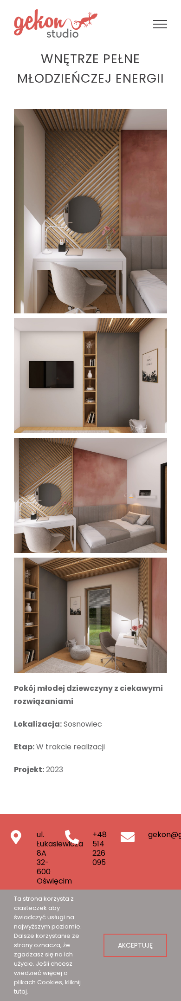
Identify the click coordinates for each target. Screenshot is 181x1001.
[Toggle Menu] (160, 24)
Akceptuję (135, 945)
